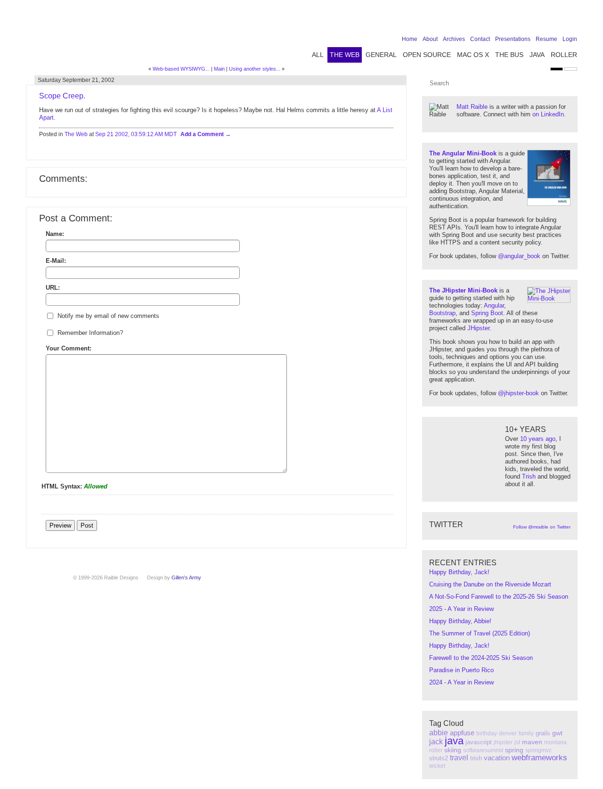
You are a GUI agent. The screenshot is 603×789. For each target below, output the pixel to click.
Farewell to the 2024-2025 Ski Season (481, 657)
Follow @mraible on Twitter (541, 526)
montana (555, 742)
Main (219, 69)
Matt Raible (472, 106)
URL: (53, 287)
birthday (486, 733)
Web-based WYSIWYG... (181, 69)
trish (476, 758)
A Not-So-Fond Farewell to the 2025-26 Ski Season (498, 596)
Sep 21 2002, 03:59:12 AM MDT (136, 134)
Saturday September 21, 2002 (76, 80)
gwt (557, 733)
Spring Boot (487, 313)
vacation (497, 758)
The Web (344, 54)
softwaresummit (483, 750)
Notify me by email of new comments (108, 315)
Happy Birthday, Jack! (459, 572)
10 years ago (537, 438)
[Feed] (571, 20)
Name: (55, 233)
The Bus (509, 54)
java (454, 741)
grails (543, 733)
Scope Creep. (62, 96)
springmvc (538, 750)
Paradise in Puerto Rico (461, 670)
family (526, 733)
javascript (478, 742)
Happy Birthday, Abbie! (460, 621)
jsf (517, 742)
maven (532, 742)
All (318, 54)
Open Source (427, 54)
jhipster (503, 742)
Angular (494, 305)
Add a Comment (202, 134)
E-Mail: (56, 260)
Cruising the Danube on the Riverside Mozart (490, 584)
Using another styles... (254, 69)
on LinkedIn (548, 114)
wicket (437, 766)
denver (508, 733)
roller (435, 750)
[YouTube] (556, 20)
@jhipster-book (518, 393)
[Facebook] (513, 20)
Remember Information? (90, 332)
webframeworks (539, 757)
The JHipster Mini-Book (463, 290)
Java (537, 54)
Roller (564, 54)
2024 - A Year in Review (461, 682)
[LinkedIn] (542, 20)
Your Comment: (68, 348)
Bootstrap (442, 313)
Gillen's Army (186, 577)
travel (459, 758)
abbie (438, 733)
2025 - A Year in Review (461, 608)
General (381, 54)
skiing (452, 750)
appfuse (462, 733)
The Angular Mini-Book (463, 153)
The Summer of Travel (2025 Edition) (479, 633)
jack (436, 742)
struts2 (438, 758)
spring (514, 750)
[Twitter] (527, 20)
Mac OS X (473, 54)
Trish (529, 476)
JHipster (478, 328)
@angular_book (519, 256)
